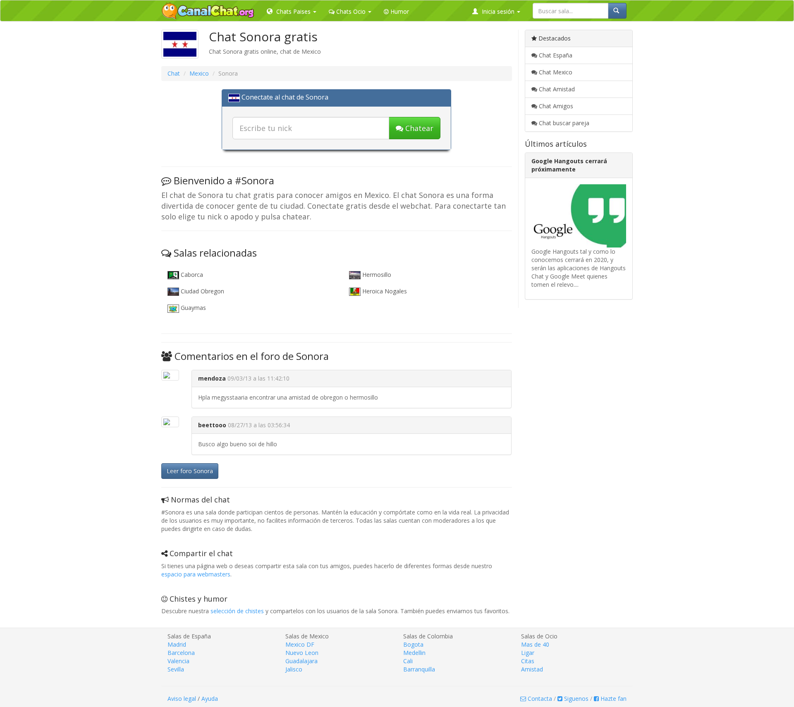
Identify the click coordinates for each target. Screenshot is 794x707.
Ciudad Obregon (201, 291)
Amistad (532, 669)
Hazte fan (613, 698)
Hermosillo (376, 275)
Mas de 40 (535, 644)
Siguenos (575, 698)
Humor (399, 11)
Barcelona (181, 653)
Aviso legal (181, 698)
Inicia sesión (498, 11)
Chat (173, 73)
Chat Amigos (555, 106)
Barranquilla (419, 669)
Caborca (191, 275)
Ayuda (209, 698)
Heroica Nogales (384, 291)
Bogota (413, 644)
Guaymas (192, 308)
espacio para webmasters (195, 574)
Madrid (176, 644)
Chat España (554, 55)
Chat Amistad (556, 89)
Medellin (414, 653)
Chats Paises (293, 11)
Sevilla (175, 669)
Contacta (539, 698)
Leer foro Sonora (190, 471)
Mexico (199, 73)
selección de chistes (237, 611)
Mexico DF (299, 644)
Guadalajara (301, 661)
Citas (527, 661)
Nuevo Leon (301, 653)
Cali (408, 661)
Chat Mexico (554, 72)
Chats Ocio (351, 11)
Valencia (178, 661)
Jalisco (293, 669)
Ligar (527, 653)
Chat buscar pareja (563, 123)
